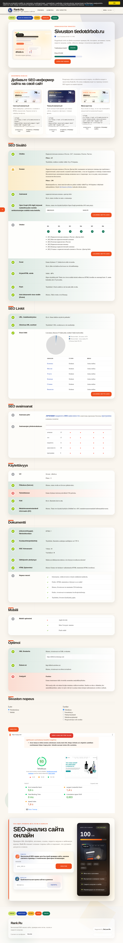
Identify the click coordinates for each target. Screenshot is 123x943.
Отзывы (49, 384)
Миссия (49, 369)
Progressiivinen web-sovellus (73, 720)
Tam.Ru (55, 17)
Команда (50, 379)
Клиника (50, 363)
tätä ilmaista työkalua (66, 187)
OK (114, 3)
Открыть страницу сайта (32, 130)
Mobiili (12, 712)
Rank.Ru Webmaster (25, 17)
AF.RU (38, 913)
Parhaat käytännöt (70, 715)
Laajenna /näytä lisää (101, 215)
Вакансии (50, 389)
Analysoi (13, 729)
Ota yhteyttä (61, 10)
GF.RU (37, 17)
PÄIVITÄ (73, 48)
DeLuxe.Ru (107, 929)
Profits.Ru (21, 913)
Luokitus (50, 10)
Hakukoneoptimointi (71, 717)
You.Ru (29, 934)
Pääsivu (41, 10)
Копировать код (19, 130)
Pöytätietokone (14, 710)
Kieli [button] (107, 10)
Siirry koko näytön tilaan (61, 735)
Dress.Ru (46, 17)
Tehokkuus (68, 710)
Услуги (49, 374)
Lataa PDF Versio (62, 61)
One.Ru (12, 17)
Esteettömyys (69, 712)
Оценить (54, 885)
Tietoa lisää (89, 5)
